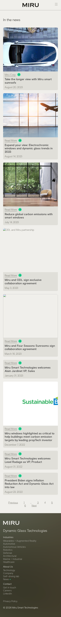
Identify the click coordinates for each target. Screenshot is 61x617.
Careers (7, 590)
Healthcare (9, 561)
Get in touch (9, 587)
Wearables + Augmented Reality (19, 540)
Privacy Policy (10, 601)
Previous (13, 502)
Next (34, 505)
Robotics (7, 549)
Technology (9, 570)
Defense (7, 552)
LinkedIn (7, 593)
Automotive (9, 543)
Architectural (9, 555)
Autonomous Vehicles (14, 546)
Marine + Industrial (12, 559)
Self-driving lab (11, 576)
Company (8, 573)
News (6, 579)
